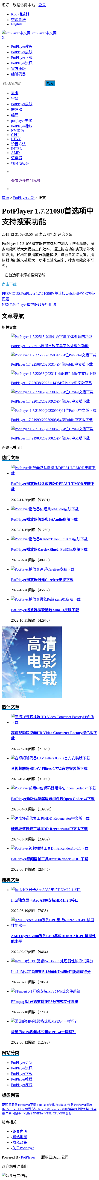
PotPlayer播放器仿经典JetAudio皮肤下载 (44, 519)
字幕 (14, 98)
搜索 (50, 83)
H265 (5, 1109)
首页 (5, 198)
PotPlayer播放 (21, 126)
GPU (15, 135)
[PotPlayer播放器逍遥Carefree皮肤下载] (42, 569)
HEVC (16, 139)
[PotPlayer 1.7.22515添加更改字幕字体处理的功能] (51, 337)
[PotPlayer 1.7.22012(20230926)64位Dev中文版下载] (52, 392)
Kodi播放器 (20, 14)
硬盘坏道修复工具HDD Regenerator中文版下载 (49, 829)
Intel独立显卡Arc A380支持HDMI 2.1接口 (45, 900)
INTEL (16, 149)
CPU (56, 1113)
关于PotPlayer (23, 1148)
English (16, 24)
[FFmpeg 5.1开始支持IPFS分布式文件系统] (45, 991)
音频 (69, 1113)
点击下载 (9, 284)
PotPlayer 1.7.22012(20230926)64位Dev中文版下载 (50, 401)
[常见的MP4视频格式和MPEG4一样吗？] (44, 1021)
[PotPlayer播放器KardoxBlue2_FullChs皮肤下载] (49, 539)
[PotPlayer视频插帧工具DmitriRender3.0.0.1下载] (49, 848)
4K (24, 1113)
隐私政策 (19, 1142)
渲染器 (16, 158)
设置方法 (18, 144)
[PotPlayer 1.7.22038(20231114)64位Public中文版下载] (53, 374)
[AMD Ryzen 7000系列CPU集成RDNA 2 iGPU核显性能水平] (54, 925)
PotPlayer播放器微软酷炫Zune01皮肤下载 (45, 610)
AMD (15, 153)
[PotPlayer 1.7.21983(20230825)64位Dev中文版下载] (52, 429)
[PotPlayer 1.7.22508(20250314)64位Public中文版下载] (53, 355)
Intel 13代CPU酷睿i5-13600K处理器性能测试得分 (51, 972)
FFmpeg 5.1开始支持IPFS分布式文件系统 (44, 1002)
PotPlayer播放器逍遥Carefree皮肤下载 (42, 580)
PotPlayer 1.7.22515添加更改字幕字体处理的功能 (50, 346)
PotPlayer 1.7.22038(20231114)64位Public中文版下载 (51, 383)
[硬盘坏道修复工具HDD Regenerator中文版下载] (50, 818)
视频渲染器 (20, 164)
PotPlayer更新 (24, 198)
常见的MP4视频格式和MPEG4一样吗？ (43, 1032)
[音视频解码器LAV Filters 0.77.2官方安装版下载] (50, 758)
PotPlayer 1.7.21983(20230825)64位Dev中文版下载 (50, 438)
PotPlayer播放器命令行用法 (29, 305)
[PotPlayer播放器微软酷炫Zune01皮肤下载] (46, 599)
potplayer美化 (21, 121)
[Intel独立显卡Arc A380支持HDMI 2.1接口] (46, 890)
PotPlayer (28, 1157)
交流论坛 (18, 20)
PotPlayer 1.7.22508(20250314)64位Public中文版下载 (52, 364)
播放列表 (84, 1109)
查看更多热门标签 (26, 181)
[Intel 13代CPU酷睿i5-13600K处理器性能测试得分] (52, 961)
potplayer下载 (27, 1104)
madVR (57, 1109)
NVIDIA (17, 130)
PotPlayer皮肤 (21, 52)
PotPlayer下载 (21, 58)
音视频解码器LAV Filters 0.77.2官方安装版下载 (49, 769)
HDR (21, 1109)
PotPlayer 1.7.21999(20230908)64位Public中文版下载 (52, 420)
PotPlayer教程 (21, 46)
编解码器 (18, 74)
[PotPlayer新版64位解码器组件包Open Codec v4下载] (53, 788)
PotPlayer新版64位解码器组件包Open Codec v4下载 (53, 799)
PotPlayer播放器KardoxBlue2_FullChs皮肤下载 (49, 549)
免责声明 (19, 1131)
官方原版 (18, 69)
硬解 (5, 1104)
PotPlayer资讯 (21, 63)
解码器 (16, 109)
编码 (14, 115)
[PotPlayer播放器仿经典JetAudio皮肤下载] (45, 509)
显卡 (14, 93)
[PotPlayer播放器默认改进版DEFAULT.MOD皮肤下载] (54, 473)
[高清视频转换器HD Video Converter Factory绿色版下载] (54, 722)
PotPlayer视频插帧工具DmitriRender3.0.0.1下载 (49, 859)
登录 (42, 5)
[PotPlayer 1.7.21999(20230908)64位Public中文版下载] (53, 410)
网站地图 (19, 1137)
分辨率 (17, 1113)
